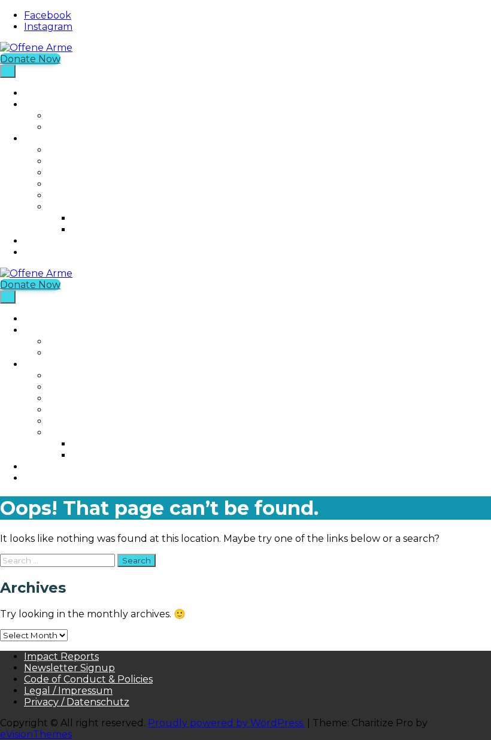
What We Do (55, 104)
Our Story (72, 161)
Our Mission (76, 150)
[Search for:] (58, 560)
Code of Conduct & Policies (88, 679)
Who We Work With (96, 184)
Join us (40, 241)
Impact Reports (61, 656)
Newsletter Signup (69, 668)
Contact (67, 195)
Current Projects (88, 116)
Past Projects (79, 127)
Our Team (72, 172)
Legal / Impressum (68, 690)
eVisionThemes (36, 734)
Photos (89, 218)
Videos (87, 229)
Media (62, 207)
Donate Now (30, 59)
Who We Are (54, 138)
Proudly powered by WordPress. (226, 723)
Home (38, 93)
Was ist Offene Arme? (75, 252)
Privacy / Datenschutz (76, 702)
